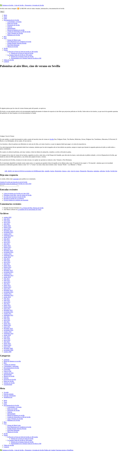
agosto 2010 (7, 335)
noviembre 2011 (8, 312)
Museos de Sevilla (12, 46)
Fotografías (7, 369)
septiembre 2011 (8, 315)
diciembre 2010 (8, 328)
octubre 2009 (7, 352)
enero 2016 (7, 229)
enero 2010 (7, 347)
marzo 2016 (7, 225)
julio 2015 (7, 239)
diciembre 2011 (8, 310)
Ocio (5, 38)
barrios (52, 171)
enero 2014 (7, 269)
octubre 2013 (7, 274)
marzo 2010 (7, 343)
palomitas (96, 171)
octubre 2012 (7, 293)
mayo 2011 (7, 320)
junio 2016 (7, 220)
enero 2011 (7, 327)
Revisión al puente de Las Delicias (14, 198)
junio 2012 (7, 300)
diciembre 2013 (8, 270)
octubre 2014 (7, 254)
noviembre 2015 (8, 232)
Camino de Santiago (9, 364)
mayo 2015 (7, 242)
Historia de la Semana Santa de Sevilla (22, 56)
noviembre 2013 (8, 272)
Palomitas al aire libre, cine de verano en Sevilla (17, 195)
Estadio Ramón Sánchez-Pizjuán (16, 43)
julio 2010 (7, 337)
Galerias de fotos (8, 373)
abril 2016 (7, 224)
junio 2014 (7, 260)
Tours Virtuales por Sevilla (15, 33)
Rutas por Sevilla (12, 23)
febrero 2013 (7, 287)
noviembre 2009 (8, 350)
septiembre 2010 (8, 333)
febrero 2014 (7, 267)
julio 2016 (7, 219)
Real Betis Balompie (13, 45)
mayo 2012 (7, 302)
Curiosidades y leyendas (14, 21)
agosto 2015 (7, 237)
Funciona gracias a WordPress (64, 450)
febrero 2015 (7, 247)
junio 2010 (7, 338)
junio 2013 (7, 280)
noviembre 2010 (8, 330)
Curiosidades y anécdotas (11, 366)
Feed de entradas (8, 394)
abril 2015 (7, 244)
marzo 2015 (7, 245)
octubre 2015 (7, 234)
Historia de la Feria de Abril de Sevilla (22, 53)
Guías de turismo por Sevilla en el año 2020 (16, 193)
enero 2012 (7, 308)
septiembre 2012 (8, 295)
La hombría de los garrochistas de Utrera (29, 209)
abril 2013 (7, 284)
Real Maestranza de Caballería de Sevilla (19, 41)
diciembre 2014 (8, 250)
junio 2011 (7, 318)
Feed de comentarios (10, 395)
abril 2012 (7, 303)
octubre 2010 (7, 332)
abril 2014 (7, 264)
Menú (2, 12)
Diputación (83, 171)
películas (102, 171)
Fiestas (6, 50)
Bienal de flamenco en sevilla (15, 30)
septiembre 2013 (8, 275)
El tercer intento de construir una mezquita (16, 200)
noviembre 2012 (8, 292)
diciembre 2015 (8, 230)
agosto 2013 (7, 277)
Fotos (5, 18)
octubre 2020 (7, 217)
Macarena (90, 171)
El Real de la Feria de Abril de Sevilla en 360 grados (22, 51)
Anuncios (6, 359)
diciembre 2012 (8, 290)
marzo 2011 (7, 323)
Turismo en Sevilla (9, 383)
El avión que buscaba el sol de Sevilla (15, 197)
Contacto (6, 61)
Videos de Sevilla (9, 60)
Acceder (6, 392)
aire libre (41, 171)
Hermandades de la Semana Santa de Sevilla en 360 (26, 58)
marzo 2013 (7, 285)
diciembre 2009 (8, 348)
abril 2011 (6, 322)
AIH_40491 (8, 171)
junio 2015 (7, 240)
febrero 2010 (7, 345)
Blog (5, 36)
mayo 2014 (7, 262)
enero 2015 (7, 249)
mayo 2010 (7, 340)
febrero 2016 (7, 227)
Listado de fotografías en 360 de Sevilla (18, 31)
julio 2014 (7, 259)
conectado (16, 179)
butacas (64, 171)
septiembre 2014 (8, 255)
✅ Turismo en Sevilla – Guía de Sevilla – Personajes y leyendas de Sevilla (22, 5)
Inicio (5, 15)
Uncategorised (8, 384)
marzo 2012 (7, 305)
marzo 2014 (7, 265)
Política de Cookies (49, 450)
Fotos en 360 (7, 371)
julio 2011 (6, 317)
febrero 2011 (7, 325)
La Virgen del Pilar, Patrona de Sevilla (32, 208)
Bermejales (58, 171)
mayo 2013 (7, 282)
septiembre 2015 (8, 235)
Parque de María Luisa (14, 40)
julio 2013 (7, 279)
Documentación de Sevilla (11, 20)
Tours (5, 17)
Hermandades (11, 28)
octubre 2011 (7, 313)
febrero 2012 (7, 307)
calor (68, 171)
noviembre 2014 (8, 252)
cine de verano (75, 171)
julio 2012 (7, 298)
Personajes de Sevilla (13, 25)
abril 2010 (7, 342)
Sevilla (6, 48)
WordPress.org (8, 397)
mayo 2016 (7, 222)
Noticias (9, 26)
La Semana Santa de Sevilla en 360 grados (19, 55)
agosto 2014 (7, 257)
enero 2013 (7, 288)
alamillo (47, 171)
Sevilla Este (113, 171)
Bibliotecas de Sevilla (13, 35)
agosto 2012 (7, 297)
